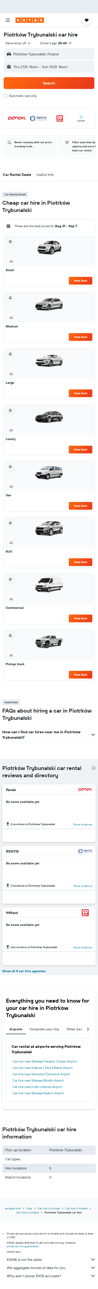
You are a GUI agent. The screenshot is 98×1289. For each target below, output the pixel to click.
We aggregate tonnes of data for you (36, 1267)
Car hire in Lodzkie (27, 1212)
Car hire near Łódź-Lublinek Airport (37, 1087)
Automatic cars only (23, 96)
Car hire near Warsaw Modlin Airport (38, 1080)
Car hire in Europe (49, 1208)
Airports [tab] (16, 1029)
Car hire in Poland (76, 1208)
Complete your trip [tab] (44, 1029)
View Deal (80, 280)
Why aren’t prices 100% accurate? (34, 1276)
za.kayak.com (13, 1208)
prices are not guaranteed (23, 1246)
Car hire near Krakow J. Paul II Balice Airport (43, 1068)
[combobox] (18, 43)
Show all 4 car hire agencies (24, 971)
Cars (29, 1208)
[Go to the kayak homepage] (29, 20)
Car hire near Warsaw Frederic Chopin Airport (45, 1061)
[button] (8, 20)
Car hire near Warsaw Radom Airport (38, 1093)
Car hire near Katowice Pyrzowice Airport (41, 1074)
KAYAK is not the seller (24, 1259)
